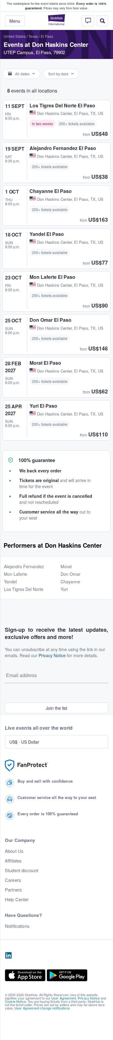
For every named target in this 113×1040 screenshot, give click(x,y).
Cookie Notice (15, 1001)
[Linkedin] (8, 956)
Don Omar (70, 574)
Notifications (17, 926)
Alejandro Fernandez (24, 566)
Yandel (10, 582)
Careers (13, 880)
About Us (14, 851)
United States (15, 36)
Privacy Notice (52, 655)
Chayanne (70, 582)
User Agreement (63, 998)
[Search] (102, 20)
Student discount (21, 870)
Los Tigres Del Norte (23, 589)
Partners (13, 889)
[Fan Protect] (26, 765)
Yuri (64, 589)
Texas (33, 36)
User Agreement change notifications (42, 1008)
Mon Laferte (15, 574)
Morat (66, 566)
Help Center (17, 899)
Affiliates (13, 860)
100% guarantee (36, 460)
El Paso (47, 36)
